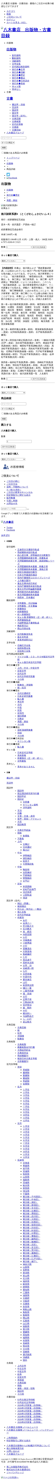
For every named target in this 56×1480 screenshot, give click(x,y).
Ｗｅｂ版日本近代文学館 (29, 662)
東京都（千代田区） (32, 1197)
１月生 (26, 1089)
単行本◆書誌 (18, 78)
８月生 (26, 1109)
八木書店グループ (15, 1454)
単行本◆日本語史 (20, 81)
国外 (25, 1360)
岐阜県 (26, 1284)
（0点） (17, 22)
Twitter (10, 527)
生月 (19, 1087)
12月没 (26, 1157)
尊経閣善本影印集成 (27, 552)
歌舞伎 (20, 1039)
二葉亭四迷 (28, 991)
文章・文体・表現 (26, 816)
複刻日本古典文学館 (27, 1058)
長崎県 (26, 1343)
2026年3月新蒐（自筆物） (29, 1408)
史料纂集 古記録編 (27, 603)
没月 (19, 1123)
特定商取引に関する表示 (18, 495)
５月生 (26, 1101)
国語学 (15, 110)
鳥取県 (26, 1312)
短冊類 (26, 1084)
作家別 (20, 917)
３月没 (26, 1132)
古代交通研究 (23, 693)
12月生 (26, 1120)
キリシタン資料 (30, 805)
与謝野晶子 (28, 1016)
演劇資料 (16, 61)
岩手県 (26, 1168)
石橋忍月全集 (23, 645)
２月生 (26, 1092)
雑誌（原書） (23, 903)
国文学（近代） (19, 116)
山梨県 (26, 1267)
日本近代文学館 (25, 752)
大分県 (26, 1349)
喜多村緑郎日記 (25, 640)
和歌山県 (27, 1309)
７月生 (26, 1106)
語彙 (19, 813)
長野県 (26, 1270)
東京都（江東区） (31, 1256)
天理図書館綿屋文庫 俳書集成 (32, 558)
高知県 (26, 1335)
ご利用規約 (12, 1438)
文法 (19, 810)
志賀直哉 (27, 951)
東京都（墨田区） (31, 1213)
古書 (10, 98)
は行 (25, 982)
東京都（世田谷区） (32, 1225)
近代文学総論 (23, 915)
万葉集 (20, 838)
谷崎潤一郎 (28, 968)
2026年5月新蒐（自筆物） (29, 1414)
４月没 (26, 1134)
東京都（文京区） (31, 1208)
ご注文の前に (13, 481)
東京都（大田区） (31, 1219)
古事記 (26, 844)
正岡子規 (27, 999)
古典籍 (15, 127)
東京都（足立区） (31, 1247)
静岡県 (26, 1287)
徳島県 (26, 1326)
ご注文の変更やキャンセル (20, 492)
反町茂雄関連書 (25, 730)
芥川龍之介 (28, 926)
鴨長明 (26, 869)
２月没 (26, 1129)
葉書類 (26, 1075)
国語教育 (21, 824)
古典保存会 (22, 1053)
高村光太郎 (28, 963)
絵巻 (19, 1374)
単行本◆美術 (18, 83)
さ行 (25, 946)
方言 (19, 822)
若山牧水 (27, 1022)
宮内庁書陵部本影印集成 (29, 586)
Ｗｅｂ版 (16, 86)
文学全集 (16, 64)
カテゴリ (11, 11)
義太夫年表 (22, 637)
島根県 (26, 1315)
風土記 (26, 850)
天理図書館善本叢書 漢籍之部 (32, 569)
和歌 (19, 833)
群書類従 (21, 609)
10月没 (26, 1151)
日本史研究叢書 (25, 696)
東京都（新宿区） (31, 1205)
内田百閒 (27, 934)
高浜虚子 (27, 960)
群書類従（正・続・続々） (30, 758)
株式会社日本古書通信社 (18, 1469)
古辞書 (26, 802)
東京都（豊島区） (31, 1236)
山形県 (26, 1177)
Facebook (11, 530)
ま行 (25, 996)
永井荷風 (27, 974)
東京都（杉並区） (31, 1230)
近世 (19, 710)
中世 (19, 707)
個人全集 (21, 912)
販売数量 (11, 498)
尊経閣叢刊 (22, 1056)
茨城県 (26, 1182)
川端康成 (27, 940)
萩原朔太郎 (28, 985)
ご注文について (14, 17)
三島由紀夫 (28, 1002)
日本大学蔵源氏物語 (27, 575)
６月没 (26, 1140)
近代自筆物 (17, 124)
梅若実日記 (22, 626)
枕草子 (26, 861)
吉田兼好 (27, 872)
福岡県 (26, 1337)
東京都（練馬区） (31, 1239)
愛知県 (26, 1290)
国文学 (15, 113)
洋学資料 (27, 807)
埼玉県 (26, 1191)
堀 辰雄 (27, 994)
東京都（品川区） (31, 1216)
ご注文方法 (12, 484)
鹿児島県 (27, 1354)
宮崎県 (26, 1352)
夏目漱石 (27, 979)
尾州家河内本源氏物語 (28, 592)
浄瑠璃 (20, 1036)
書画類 (26, 1078)
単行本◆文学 (18, 69)
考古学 (20, 702)
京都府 (26, 1298)
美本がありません (26, 767)
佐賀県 (26, 1340)
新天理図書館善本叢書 (28, 595)
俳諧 (25, 898)
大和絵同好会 (23, 1050)
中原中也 (27, 977)
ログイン (11, 20)
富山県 (26, 1275)
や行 (25, 1010)
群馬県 (26, 1188)
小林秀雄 (27, 943)
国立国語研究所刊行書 (28, 793)
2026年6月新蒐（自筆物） (29, 1416)
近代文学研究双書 (26, 676)
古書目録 (16, 130)
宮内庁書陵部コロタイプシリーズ (33, 578)
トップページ (13, 158)
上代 (19, 841)
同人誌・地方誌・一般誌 (29, 909)
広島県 (26, 1321)
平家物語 (27, 875)
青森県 (26, 1166)
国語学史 (21, 796)
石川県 (26, 1278)
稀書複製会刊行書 (26, 1047)
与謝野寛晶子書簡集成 (28, 623)
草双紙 (20, 1380)
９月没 (26, 1149)
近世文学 (21, 671)
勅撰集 (26, 836)
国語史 (20, 799)
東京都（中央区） (31, 1199)
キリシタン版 (23, 741)
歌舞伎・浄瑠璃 (25, 685)
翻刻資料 (16, 58)
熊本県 (26, 1346)
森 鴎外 (27, 1008)
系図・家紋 (12, 200)
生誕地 (20, 1160)
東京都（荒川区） (31, 1250)
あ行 (25, 920)
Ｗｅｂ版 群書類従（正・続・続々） (35, 617)
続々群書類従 (23, 614)
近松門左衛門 (29, 889)
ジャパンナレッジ (15, 1472)
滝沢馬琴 (27, 892)
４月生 (26, 1098)
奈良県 (26, 1306)
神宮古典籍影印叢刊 (27, 572)
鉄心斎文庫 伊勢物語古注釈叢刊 (33, 555)
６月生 (26, 1103)
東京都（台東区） (31, 1211)
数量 (3, 247)
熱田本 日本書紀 (26, 597)
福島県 (26, 1180)
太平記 (26, 881)
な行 (25, 971)
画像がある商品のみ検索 (16, 153)
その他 (20, 679)
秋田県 (26, 1174)
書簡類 (26, 1072)
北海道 (26, 1163)
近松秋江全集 (23, 651)
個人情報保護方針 (15, 1448)
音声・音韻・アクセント (29, 819)
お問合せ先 (12, 503)
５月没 (26, 1137)
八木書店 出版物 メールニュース (22, 1427)
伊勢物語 (27, 855)
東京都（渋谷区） (31, 1228)
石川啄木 (27, 929)
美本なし (16, 89)
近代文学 (21, 673)
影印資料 (16, 55)
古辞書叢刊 (22, 1061)
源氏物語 (27, 858)
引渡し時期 (12, 501)
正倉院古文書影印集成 (28, 549)
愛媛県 (26, 1332)
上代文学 (21, 1366)
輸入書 (20, 699)
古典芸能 (16, 118)
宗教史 (20, 719)
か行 (25, 937)
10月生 (26, 1115)
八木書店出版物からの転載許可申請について (28, 1445)
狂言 (19, 1033)
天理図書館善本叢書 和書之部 (32, 566)
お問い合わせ (13, 1451)
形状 (19, 1067)
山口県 (26, 1323)
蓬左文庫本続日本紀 (27, 583)
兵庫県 (26, 1304)
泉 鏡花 (27, 932)
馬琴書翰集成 (23, 620)
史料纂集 (21, 761)
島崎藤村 (27, 954)
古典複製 (16, 121)
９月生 (26, 1112)
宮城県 (26, 1171)
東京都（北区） (30, 1244)
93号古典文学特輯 (26, 1400)
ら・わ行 (27, 1019)
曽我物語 (27, 878)
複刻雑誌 (21, 906)
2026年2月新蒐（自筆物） (29, 1405)
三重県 (26, 1292)
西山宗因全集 (23, 628)
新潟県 (26, 1273)
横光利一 (27, 1013)
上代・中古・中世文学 (28, 668)
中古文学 (21, 1368)
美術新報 (21, 755)
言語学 (15, 107)
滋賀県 (26, 1295)
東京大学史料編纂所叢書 (29, 589)
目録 (19, 733)
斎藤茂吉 (27, 948)
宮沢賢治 (27, 1005)
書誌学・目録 (18, 104)
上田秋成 (27, 895)
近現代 (20, 713)
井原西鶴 (27, 886)
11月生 (26, 1118)
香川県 (26, 1329)
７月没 (26, 1143)
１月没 (26, 1126)
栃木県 (26, 1185)
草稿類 (26, 1070)
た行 (25, 957)
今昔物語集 (28, 864)
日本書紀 (27, 847)
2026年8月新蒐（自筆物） (29, 1422)
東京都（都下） (30, 1261)
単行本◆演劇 (18, 72)
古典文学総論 (23, 830)
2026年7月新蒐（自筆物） (29, 1419)
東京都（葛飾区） (31, 1253)
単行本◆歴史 (18, 75)
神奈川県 (27, 1264)
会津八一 (27, 923)
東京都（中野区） (31, 1233)
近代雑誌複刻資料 (20, 67)
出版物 (11, 49)
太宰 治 (27, 965)
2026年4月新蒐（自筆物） (29, 1411)
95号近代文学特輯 (26, 1402)
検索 (9, 14)
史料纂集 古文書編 (27, 606)
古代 (19, 704)
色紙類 (26, 1081)
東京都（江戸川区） (32, 1259)
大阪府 (26, 1301)
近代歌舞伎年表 (25, 634)
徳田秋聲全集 (23, 648)
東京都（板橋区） (31, 1242)
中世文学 (21, 1371)
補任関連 (21, 716)
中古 (19, 853)
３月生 (26, 1095)
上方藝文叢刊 (23, 580)
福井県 (26, 1281)
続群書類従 (22, 611)
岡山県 (26, 1318)
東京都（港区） (30, 1202)
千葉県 (26, 1194)
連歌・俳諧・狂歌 (26, 1388)
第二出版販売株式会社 (17, 1467)
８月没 (26, 1146)
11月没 (26, 1154)
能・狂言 (21, 688)
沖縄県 (26, 1357)
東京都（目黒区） (31, 1222)
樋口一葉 (27, 988)
